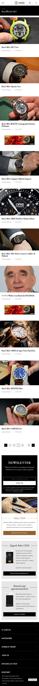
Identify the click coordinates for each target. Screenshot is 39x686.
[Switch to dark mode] (30, 3)
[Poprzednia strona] (5, 445)
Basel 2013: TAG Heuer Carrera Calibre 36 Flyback (18, 255)
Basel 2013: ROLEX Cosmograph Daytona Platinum (18, 125)
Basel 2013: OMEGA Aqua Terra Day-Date (18, 351)
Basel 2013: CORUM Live (12, 429)
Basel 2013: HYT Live (10, 47)
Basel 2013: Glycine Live (11, 86)
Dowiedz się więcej (17, 490)
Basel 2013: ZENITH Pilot (12, 388)
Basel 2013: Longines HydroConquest (16, 179)
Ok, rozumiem (32, 679)
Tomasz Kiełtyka (6, 89)
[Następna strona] (33, 445)
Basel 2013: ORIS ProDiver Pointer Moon (18, 219)
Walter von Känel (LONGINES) (18, 296)
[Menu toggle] (3, 3)
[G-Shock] (19, 140)
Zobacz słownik (19, 614)
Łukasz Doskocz (6, 50)
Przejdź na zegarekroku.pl (19, 573)
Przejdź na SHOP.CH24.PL (19, 533)
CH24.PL (19, 3)
